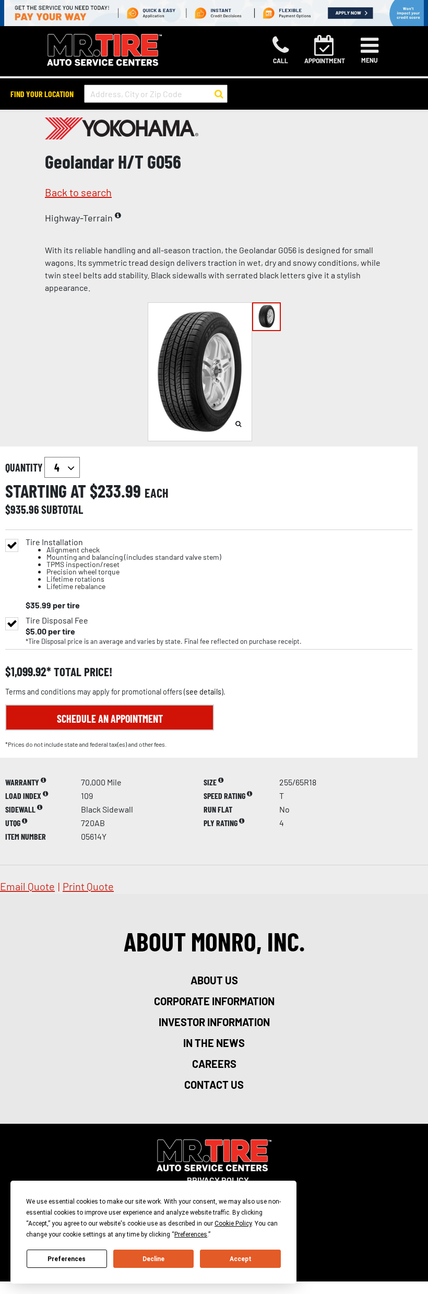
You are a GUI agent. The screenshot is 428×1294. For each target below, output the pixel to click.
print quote (88, 886)
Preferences (66, 1259)
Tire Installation (123, 564)
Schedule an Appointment (110, 718)
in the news (214, 1043)
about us (214, 980)
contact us (214, 1084)
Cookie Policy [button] (233, 1223)
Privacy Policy (218, 1180)
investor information (214, 1022)
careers (214, 1063)
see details (203, 691)
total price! (81, 672)
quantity (24, 467)
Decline (153, 1259)
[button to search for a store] (219, 94)
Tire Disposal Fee (57, 620)
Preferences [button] (190, 1234)
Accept (241, 1259)
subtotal (62, 509)
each (157, 493)
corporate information (214, 1001)
